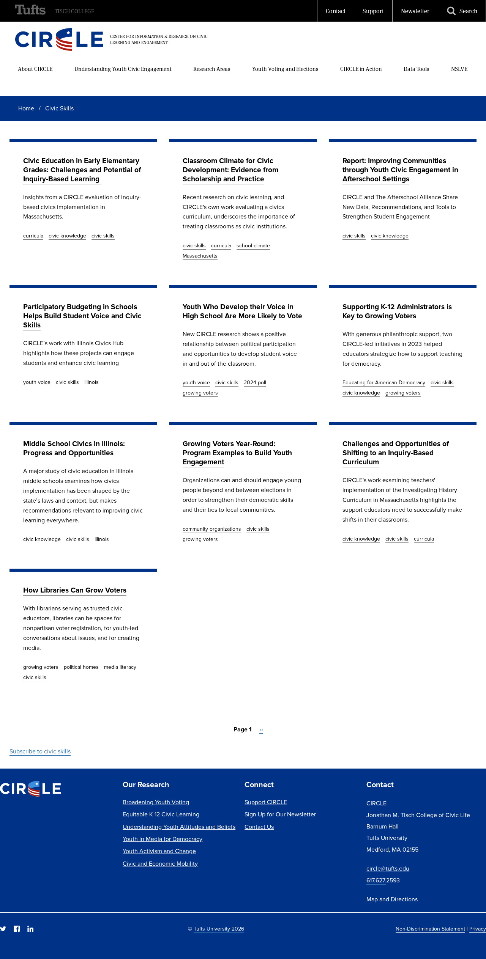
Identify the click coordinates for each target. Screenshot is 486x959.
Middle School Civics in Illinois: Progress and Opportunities (74, 448)
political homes (81, 667)
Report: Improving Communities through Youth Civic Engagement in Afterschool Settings (400, 169)
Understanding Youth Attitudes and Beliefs (179, 826)
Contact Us (259, 826)
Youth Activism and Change (159, 851)
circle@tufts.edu (387, 868)
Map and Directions (392, 899)
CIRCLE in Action (361, 68)
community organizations (212, 529)
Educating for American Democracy (383, 382)
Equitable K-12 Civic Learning (161, 814)
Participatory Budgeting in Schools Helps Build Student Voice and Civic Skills (82, 315)
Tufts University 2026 (219, 928)
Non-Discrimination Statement (430, 928)
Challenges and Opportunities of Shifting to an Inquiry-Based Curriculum (395, 452)
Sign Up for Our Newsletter (280, 814)
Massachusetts (200, 255)
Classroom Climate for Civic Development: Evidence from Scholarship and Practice (230, 169)
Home (27, 108)
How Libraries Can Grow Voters (74, 590)
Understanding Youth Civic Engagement (123, 68)
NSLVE (459, 68)
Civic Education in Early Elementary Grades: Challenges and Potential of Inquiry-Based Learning (82, 169)
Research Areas (211, 68)
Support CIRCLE (266, 802)
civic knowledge (67, 235)
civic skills (103, 235)
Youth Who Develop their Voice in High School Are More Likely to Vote (242, 311)
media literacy (120, 667)
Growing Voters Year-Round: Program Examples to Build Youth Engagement (237, 452)
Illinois (91, 382)
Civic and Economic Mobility (160, 863)
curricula (33, 235)
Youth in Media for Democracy (162, 839)
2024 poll (255, 382)
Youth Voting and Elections (285, 68)
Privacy (477, 928)
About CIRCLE (35, 68)
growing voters (200, 392)
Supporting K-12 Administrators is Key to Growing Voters (397, 311)
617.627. (376, 880)
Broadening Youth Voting (156, 802)
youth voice (36, 382)
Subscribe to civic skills (40, 751)
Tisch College (74, 11)
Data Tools (416, 68)
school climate (253, 245)
